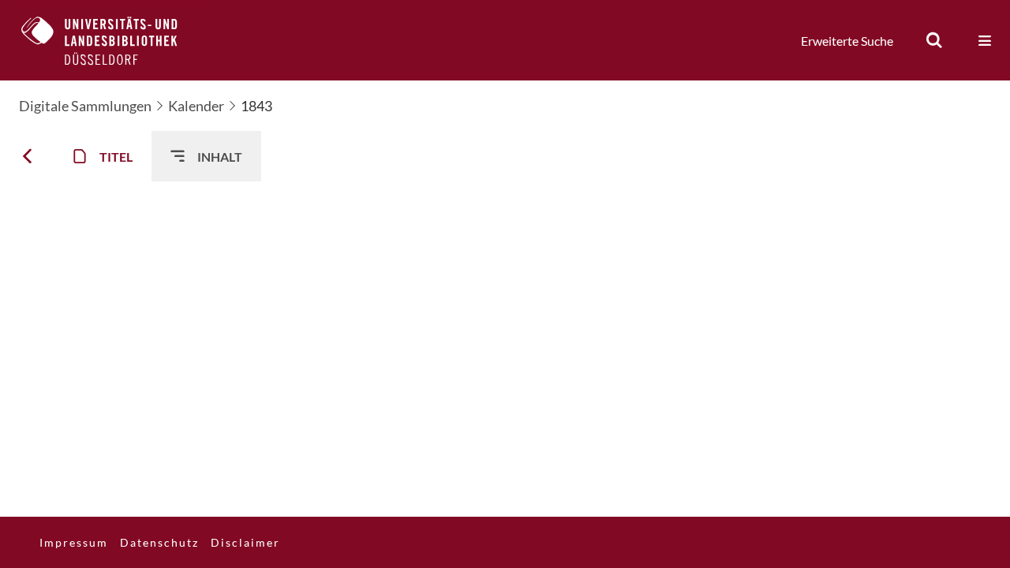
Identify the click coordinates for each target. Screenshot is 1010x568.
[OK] (934, 40)
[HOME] (111, 40)
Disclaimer (245, 542)
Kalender (196, 105)
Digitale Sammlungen (85, 105)
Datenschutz (159, 542)
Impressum (73, 542)
